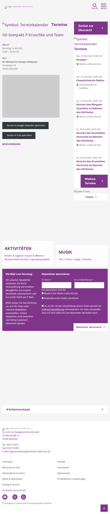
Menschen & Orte (11, 467)
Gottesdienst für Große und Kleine (61, 298)
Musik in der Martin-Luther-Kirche (61, 293)
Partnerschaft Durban (16, 259)
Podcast (87, 259)
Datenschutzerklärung (53, 309)
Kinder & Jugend (14, 255)
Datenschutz (63, 473)
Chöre (68, 259)
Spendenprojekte (40, 259)
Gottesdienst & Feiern (13, 473)
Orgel (77, 259)
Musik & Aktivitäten (12, 479)
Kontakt (61, 461)
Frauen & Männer (34, 255)
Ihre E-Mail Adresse (83, 280)
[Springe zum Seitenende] (104, 508)
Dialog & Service (10, 484)
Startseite (7, 461)
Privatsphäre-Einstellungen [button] (71, 479)
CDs (61, 259)
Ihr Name (46, 280)
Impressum (63, 467)
